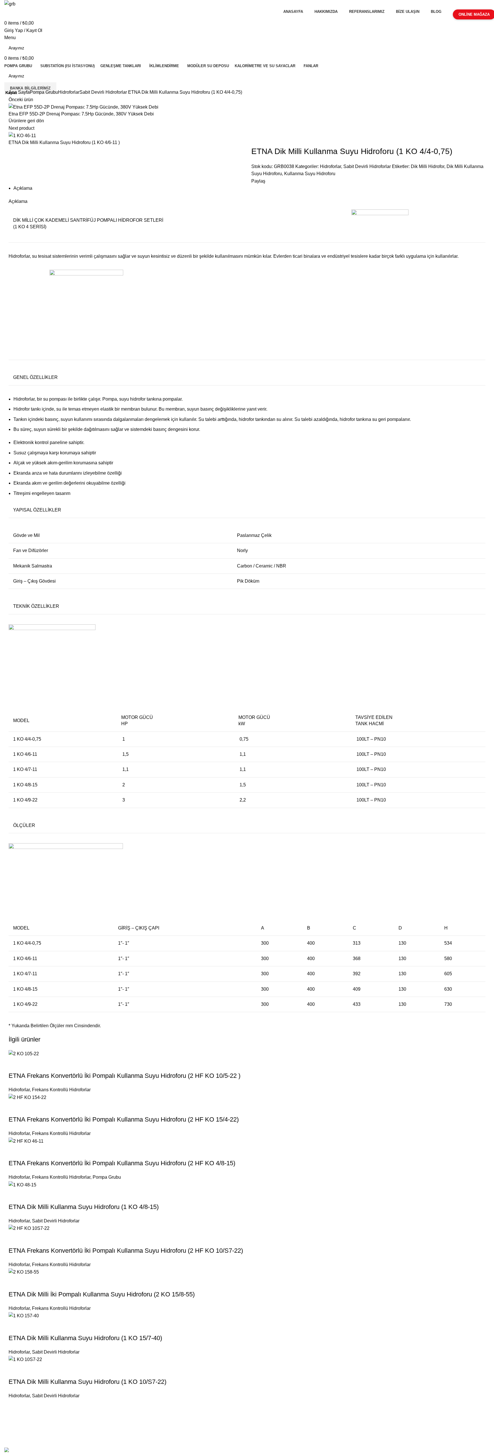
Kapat (11, 93)
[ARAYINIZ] (482, 48)
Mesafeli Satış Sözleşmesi (32, 1414)
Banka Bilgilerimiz (30, 88)
